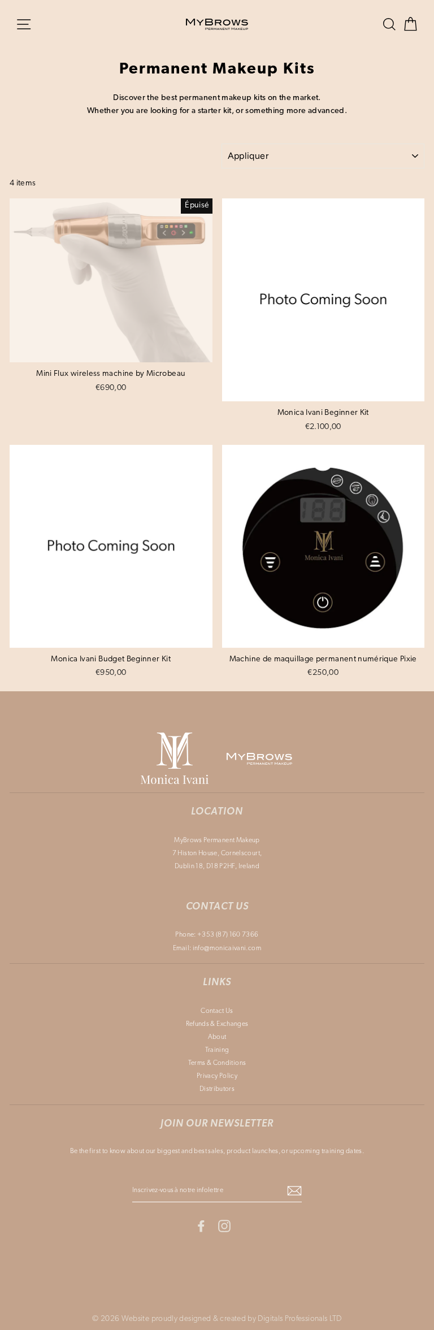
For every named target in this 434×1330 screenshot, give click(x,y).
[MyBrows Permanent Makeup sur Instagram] (224, 1225)
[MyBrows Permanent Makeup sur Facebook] (201, 1225)
